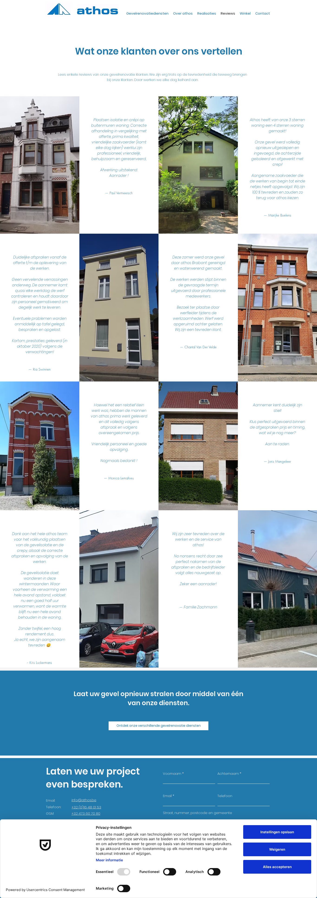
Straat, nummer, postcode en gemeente (197, 812)
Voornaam (172, 773)
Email (167, 796)
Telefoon (224, 796)
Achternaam (228, 773)
